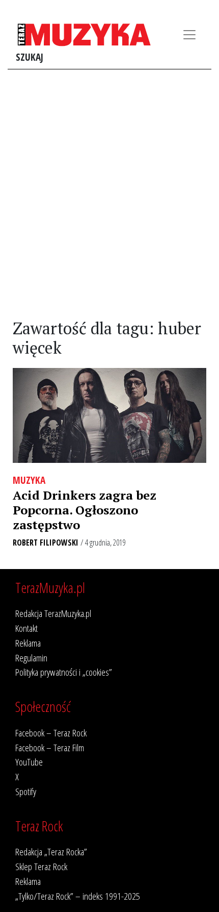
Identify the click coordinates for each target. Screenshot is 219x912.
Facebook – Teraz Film (49, 747)
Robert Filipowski (45, 542)
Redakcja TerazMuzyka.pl (53, 613)
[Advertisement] (109, 194)
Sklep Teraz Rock (41, 866)
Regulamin (31, 657)
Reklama (28, 643)
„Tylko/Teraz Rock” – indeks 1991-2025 (77, 896)
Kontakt (26, 628)
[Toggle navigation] (189, 34)
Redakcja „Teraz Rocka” (51, 851)
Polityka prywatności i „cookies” (63, 672)
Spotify (25, 791)
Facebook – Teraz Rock (51, 733)
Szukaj (29, 57)
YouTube (29, 762)
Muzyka (29, 480)
